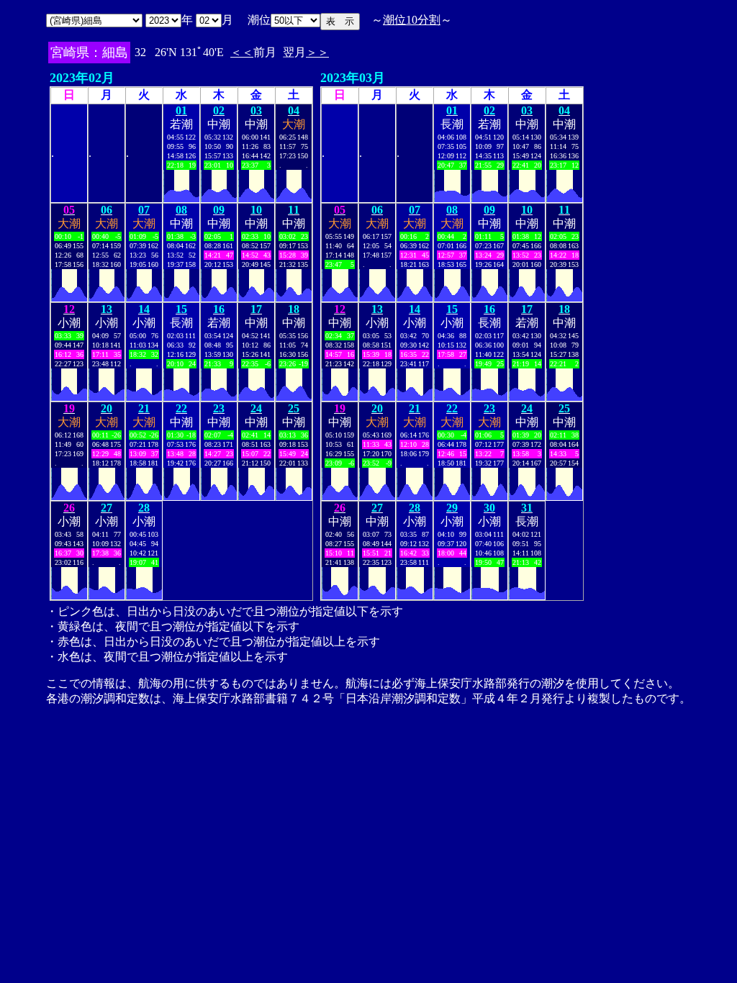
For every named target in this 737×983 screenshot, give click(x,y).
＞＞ (317, 52)
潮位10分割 (411, 20)
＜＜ (241, 52)
